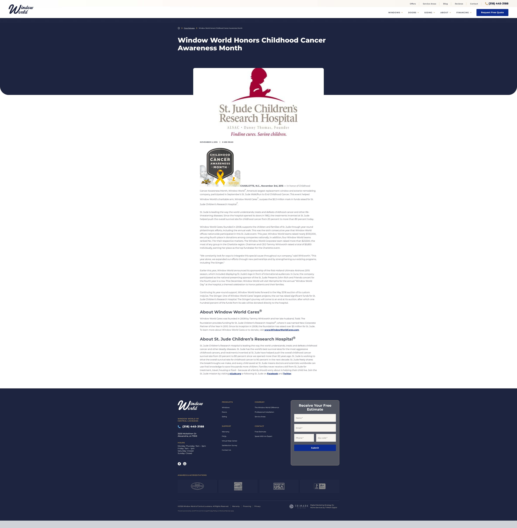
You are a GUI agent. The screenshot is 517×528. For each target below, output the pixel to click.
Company (260, 402)
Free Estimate (260, 432)
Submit (315, 448)
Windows (394, 12)
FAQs (224, 436)
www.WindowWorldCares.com (281, 330)
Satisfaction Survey (229, 445)
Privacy (257, 506)
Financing (462, 12)
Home (179, 28)
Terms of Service (225, 511)
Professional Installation (264, 412)
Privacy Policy (212, 511)
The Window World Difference (267, 407)
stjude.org (235, 373)
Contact (474, 4)
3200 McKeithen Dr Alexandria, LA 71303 (187, 434)
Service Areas (429, 4)
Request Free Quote (492, 12)
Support (226, 426)
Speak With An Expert (263, 436)
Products (227, 402)
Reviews (459, 4)
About (444, 12)
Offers (413, 4)
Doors (412, 12)
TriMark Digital (331, 507)
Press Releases (189, 28)
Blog (445, 4)
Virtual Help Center (229, 441)
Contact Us (226, 450)
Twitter (287, 373)
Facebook (272, 373)
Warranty (225, 432)
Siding (428, 12)
